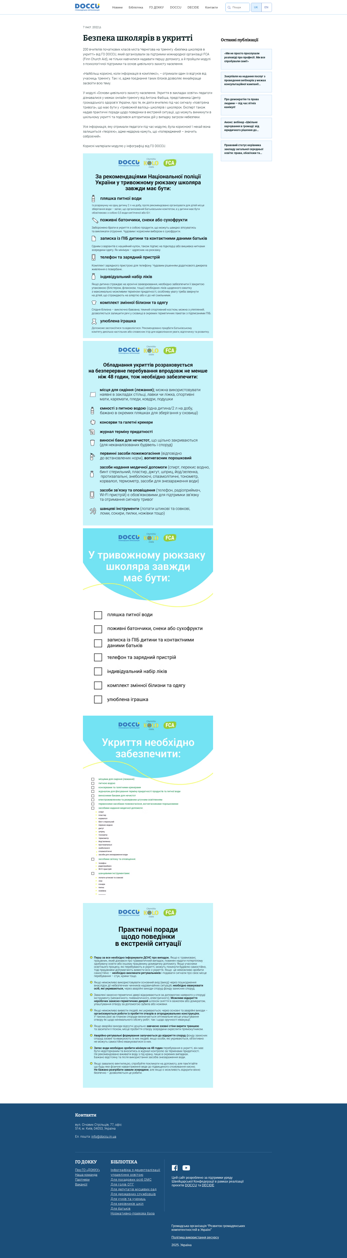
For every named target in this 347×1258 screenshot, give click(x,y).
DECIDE (208, 1185)
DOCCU (191, 1185)
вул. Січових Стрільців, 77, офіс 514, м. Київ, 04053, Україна (98, 1126)
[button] (117, 7)
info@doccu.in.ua (103, 1136)
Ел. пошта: (83, 1136)
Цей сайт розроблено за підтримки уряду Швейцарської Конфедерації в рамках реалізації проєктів (208, 1181)
